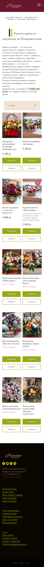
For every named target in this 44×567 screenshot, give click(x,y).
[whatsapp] (7, 463)
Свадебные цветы (9, 513)
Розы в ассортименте (10, 510)
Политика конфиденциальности (14, 544)
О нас (4, 532)
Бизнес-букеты (8, 492)
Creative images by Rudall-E (12, 477)
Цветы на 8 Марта (9, 519)
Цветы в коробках (9, 498)
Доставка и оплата (9, 538)
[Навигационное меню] (39, 5)
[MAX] (14, 463)
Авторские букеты (9, 489)
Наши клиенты (8, 535)
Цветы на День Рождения (12, 495)
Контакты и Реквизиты (11, 541)
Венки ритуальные (9, 522)
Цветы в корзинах (9, 501)
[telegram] (11, 463)
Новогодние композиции (12, 516)
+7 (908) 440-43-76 (13, 474)
